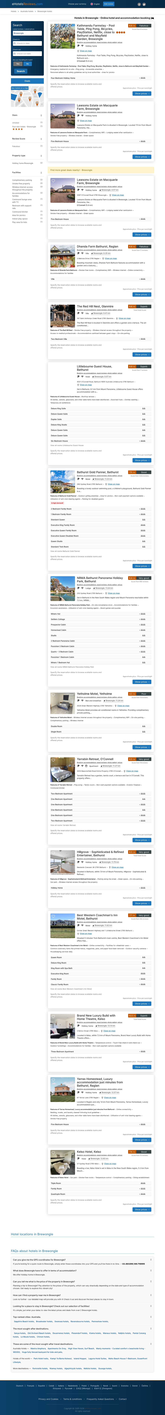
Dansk (135, 1386)
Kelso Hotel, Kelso (89, 1151)
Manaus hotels (109, 1333)
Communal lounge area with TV (22, 200)
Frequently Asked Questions (100, 1399)
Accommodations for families (21, 194)
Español (41, 1386)
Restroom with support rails (21, 206)
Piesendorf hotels (79, 1333)
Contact (123, 1399)
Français (30, 1386)
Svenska (124, 1386)
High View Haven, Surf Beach (81, 1348)
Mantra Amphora (38, 1348)
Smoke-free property (21, 183)
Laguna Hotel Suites (97, 1358)
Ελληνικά (57, 1388)
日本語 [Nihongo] (83, 1388)
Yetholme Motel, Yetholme (94, 693)
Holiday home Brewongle (22, 163)
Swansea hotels (62, 1321)
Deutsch (19, 1386)
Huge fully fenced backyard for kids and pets (42, 1352)
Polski (84, 1386)
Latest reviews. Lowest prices (23, 29)
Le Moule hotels (28, 1337)
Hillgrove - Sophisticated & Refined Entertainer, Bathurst (100, 853)
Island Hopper (80, 1358)
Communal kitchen (20, 212)
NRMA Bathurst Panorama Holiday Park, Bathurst (100, 579)
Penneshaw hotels (100, 1321)
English (96, 4)
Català (51, 1386)
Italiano (61, 1386)
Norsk (105, 1386)
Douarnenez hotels (61, 1333)
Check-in (16, 39)
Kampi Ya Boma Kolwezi (61, 1358)
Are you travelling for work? (23, 60)
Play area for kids (19, 222)
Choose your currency (77, 4)
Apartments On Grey (57, 1348)
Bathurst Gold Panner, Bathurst (98, 472)
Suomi (114, 1386)
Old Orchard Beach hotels (39, 1333)
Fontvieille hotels (40, 1368)
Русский (68, 1388)
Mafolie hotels (90, 1368)
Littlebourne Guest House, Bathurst (94, 368)
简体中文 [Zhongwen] (103, 1388)
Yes (17, 64)
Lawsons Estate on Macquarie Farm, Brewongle (97, 107)
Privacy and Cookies (48, 1399)
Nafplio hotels (124, 1333)
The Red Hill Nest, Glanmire (95, 306)
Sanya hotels (20, 1333)
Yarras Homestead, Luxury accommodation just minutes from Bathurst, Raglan (100, 1082)
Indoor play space (19, 219)
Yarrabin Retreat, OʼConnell (95, 759)
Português (94, 1386)
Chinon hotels (43, 1337)
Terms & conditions (72, 1399)
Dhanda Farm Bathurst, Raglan (97, 246)
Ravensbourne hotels (80, 1321)
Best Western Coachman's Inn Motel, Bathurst (97, 916)
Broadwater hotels (44, 1321)
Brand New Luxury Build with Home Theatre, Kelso (96, 1017)
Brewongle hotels (44, 11)
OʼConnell (81, 61)
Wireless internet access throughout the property (22, 188)
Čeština (145, 1386)
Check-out (17, 49)
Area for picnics (18, 215)
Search (21, 71)
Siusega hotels (105, 1368)
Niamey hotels (56, 1368)
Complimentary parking (22, 180)
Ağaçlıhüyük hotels (73, 1368)
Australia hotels (26, 11)
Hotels (13, 11)
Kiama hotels (95, 1333)
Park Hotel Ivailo (41, 1358)
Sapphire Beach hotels (24, 1321)
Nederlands (73, 1386)
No (27, 64)
